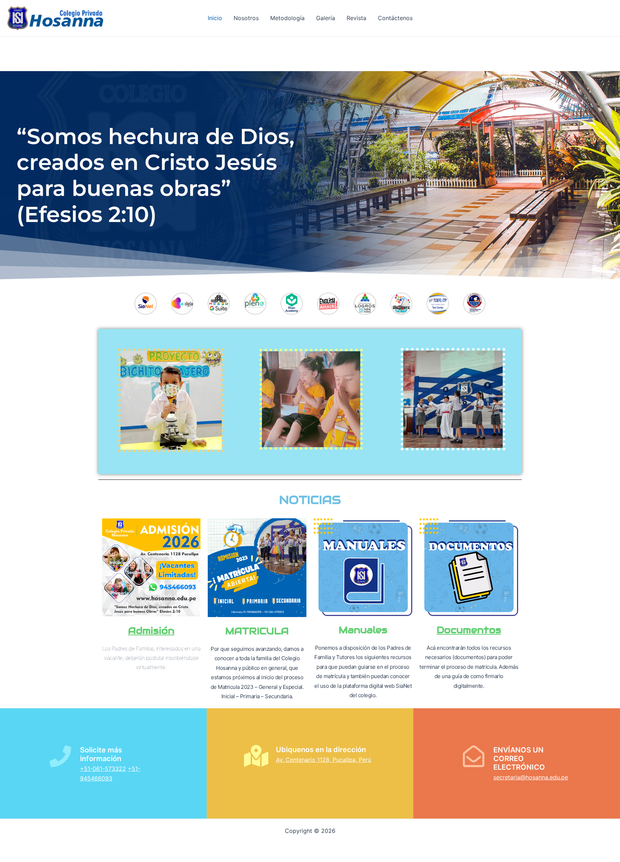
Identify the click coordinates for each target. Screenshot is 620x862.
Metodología (287, 18)
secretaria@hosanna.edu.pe (530, 777)
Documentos (469, 630)
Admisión (151, 630)
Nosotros (246, 18)
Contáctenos (395, 18)
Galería (325, 18)
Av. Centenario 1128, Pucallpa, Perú (323, 759)
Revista (356, 18)
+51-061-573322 (103, 768)
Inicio (215, 18)
